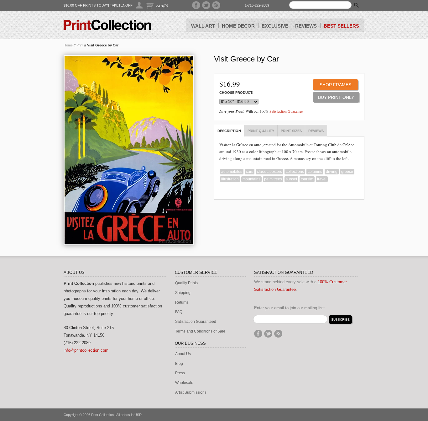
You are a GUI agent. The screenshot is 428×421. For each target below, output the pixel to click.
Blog (179, 363)
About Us (183, 354)
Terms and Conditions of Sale (200, 331)
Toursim (307, 179)
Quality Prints (186, 283)
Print (79, 45)
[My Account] (140, 5)
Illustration (230, 179)
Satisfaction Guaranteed (195, 321)
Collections (295, 171)
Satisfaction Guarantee (286, 111)
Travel (321, 179)
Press (180, 373)
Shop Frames (335, 84)
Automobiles (231, 171)
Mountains (251, 179)
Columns (315, 171)
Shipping (183, 293)
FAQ (178, 312)
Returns (182, 302)
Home (68, 45)
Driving (331, 171)
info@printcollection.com (86, 350)
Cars (249, 171)
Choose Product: (236, 92)
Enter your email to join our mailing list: (289, 308)
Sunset (291, 179)
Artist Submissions (190, 392)
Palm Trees (273, 179)
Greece (347, 171)
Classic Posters (269, 171)
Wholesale (184, 383)
